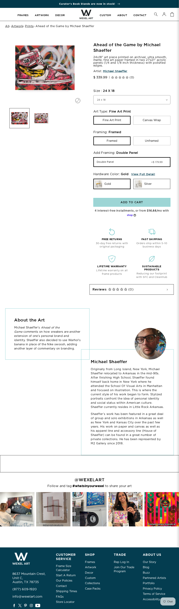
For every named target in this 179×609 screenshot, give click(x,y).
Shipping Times (66, 591)
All (7, 26)
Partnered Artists (154, 578)
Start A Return (66, 575)
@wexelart (89, 480)
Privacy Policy (152, 588)
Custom (90, 578)
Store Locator (65, 602)
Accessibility (151, 599)
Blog (146, 567)
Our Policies (64, 580)
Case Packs (93, 588)
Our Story (149, 562)
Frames (90, 562)
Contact (61, 586)
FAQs (60, 596)
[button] (156, 14)
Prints (29, 26)
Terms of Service (154, 594)
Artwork (17, 26)
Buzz (146, 572)
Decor (89, 572)
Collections (92, 583)
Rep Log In (121, 562)
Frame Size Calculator (63, 568)
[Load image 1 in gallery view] (19, 118)
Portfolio (149, 583)
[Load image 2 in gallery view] (41, 118)
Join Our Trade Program (124, 569)
